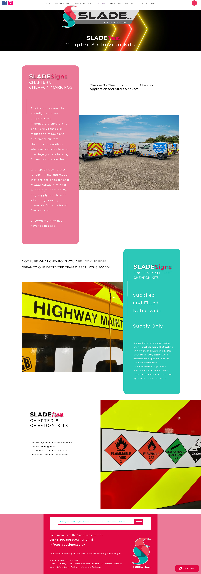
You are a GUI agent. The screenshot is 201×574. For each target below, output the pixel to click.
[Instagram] (10, 3)
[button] (194, 3)
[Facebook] (4, 3)
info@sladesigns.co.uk (67, 544)
